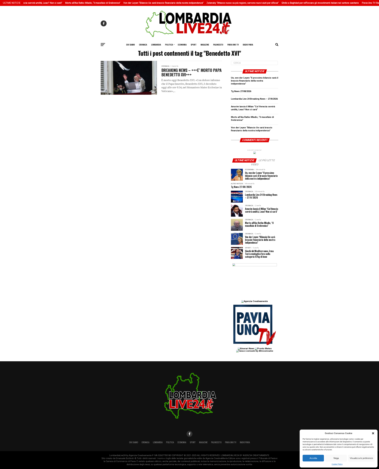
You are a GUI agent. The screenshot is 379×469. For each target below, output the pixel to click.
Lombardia (156, 44)
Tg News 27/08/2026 (241, 91)
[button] (373, 433)
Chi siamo (130, 44)
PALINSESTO (218, 44)
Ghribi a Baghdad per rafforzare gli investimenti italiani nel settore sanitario (311, 2)
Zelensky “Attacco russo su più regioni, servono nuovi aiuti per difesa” (233, 2)
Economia (182, 44)
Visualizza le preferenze (361, 458)
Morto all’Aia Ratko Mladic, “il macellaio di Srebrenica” (83, 2)
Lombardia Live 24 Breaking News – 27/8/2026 (254, 99)
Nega (336, 458)
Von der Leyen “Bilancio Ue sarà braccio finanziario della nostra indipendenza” (154, 2)
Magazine (205, 44)
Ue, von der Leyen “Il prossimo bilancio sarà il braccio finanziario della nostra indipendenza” (254, 81)
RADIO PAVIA (248, 44)
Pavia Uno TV (233, 44)
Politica (169, 44)
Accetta (313, 458)
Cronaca (143, 44)
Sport (193, 44)
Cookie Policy (337, 464)
